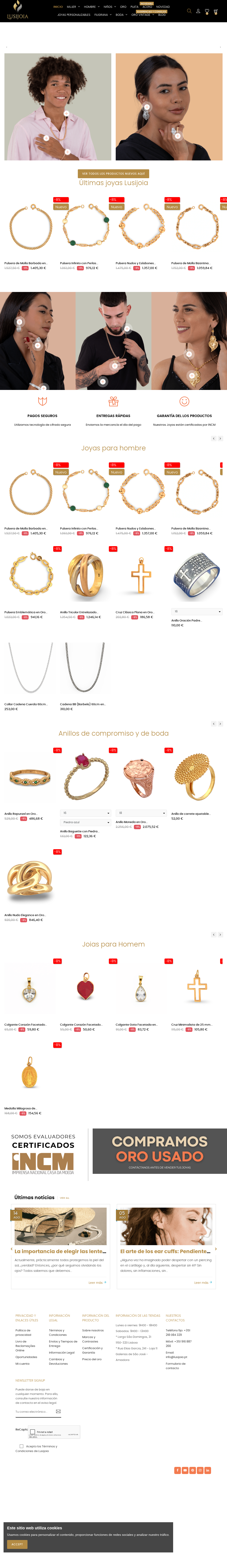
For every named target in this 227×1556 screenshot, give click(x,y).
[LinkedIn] (207, 1470)
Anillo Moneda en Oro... (132, 822)
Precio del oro (92, 1359)
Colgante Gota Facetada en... (137, 1024)
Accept (17, 1544)
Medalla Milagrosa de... (20, 1108)
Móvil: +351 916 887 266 (179, 1344)
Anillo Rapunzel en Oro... (21, 814)
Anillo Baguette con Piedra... (80, 831)
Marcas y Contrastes (90, 1339)
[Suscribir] (56, 1412)
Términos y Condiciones (58, 1332)
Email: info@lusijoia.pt (176, 1355)
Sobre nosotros (93, 1330)
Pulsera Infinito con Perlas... (79, 263)
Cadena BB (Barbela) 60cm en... (83, 704)
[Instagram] (200, 1470)
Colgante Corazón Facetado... (25, 1024)
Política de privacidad (23, 1332)
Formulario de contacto (176, 1366)
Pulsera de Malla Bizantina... (191, 263)
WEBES (114, 1470)
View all (64, 1198)
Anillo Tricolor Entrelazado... (79, 612)
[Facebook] (177, 1470)
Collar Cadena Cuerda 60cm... (26, 704)
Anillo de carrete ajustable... (191, 814)
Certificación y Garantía (92, 1350)
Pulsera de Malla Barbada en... (26, 263)
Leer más (96, 1282)
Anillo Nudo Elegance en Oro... (25, 915)
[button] (6, 48)
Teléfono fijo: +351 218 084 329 (178, 1332)
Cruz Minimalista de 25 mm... (192, 1024)
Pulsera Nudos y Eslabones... (136, 263)
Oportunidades (26, 1357)
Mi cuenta (22, 1363)
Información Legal (61, 1352)
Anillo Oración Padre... (186, 620)
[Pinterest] (192, 1470)
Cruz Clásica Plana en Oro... (135, 612)
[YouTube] (185, 1470)
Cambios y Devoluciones (58, 1361)
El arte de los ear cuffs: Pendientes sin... (66, 1251)
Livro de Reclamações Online (25, 1346)
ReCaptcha (21, 1429)
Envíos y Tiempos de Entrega (63, 1344)
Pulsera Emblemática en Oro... (25, 612)
